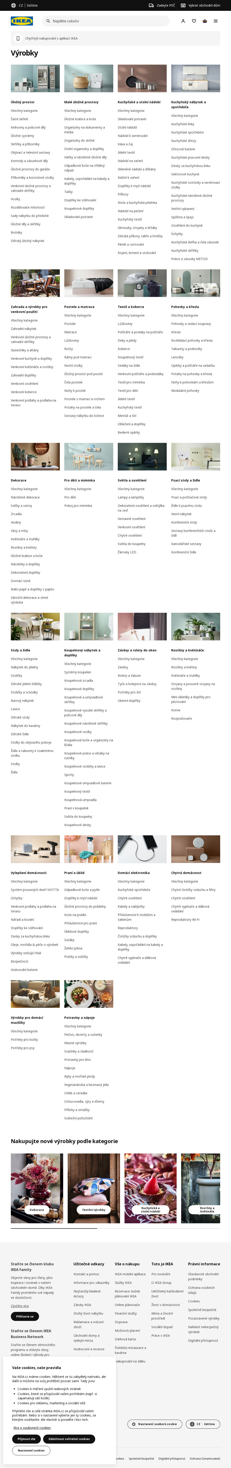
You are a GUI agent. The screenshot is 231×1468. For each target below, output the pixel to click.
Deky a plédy (127, 340)
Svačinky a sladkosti (78, 1051)
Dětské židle (20, 734)
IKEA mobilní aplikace (130, 1274)
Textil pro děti (128, 390)
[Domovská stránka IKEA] (22, 21)
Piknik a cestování (131, 244)
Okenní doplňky (129, 700)
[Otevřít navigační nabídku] (215, 21)
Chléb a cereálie (75, 1093)
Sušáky (69, 940)
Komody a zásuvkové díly (29, 161)
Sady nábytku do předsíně (30, 216)
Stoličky (16, 675)
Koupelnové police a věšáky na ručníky (86, 755)
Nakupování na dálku (130, 1361)
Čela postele (73, 382)
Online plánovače (127, 1305)
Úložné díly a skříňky (25, 224)
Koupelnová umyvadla (80, 800)
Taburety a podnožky (186, 349)
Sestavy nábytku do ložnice (84, 415)
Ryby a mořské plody (79, 1076)
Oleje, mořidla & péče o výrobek (34, 944)
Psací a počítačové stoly (189, 497)
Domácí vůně (20, 581)
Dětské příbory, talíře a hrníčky (140, 236)
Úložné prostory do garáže (30, 169)
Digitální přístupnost (203, 1340)
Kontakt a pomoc (86, 1274)
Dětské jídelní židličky (26, 684)
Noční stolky (73, 365)
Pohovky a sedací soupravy (191, 324)
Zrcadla (16, 514)
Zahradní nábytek (23, 328)
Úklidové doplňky (76, 931)
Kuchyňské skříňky (184, 250)
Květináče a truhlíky (25, 539)
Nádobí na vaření (130, 161)
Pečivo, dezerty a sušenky (83, 1034)
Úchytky (177, 234)
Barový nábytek (22, 700)
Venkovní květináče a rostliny (32, 367)
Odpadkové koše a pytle (82, 890)
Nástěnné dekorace (25, 497)
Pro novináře (160, 1274)
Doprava (121, 1322)
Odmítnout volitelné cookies (69, 1439)
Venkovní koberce (24, 392)
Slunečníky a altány (25, 350)
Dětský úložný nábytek (27, 241)
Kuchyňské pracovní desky (190, 157)
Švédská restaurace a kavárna (130, 1350)
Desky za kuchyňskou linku (190, 166)
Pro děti (70, 497)
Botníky (16, 232)
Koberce (124, 349)
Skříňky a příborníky (25, 144)
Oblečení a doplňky (132, 424)
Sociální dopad (162, 1327)
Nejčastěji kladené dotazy (87, 1293)
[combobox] (104, 21)
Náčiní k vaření (128, 177)
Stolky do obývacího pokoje (31, 742)
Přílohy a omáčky (77, 1110)
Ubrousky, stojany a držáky (137, 227)
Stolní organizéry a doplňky (84, 149)
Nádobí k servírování (133, 136)
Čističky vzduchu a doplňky (137, 936)
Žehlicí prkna (73, 948)
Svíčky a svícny (21, 505)
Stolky (15, 764)
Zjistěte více (20, 1306)
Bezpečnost (19, 961)
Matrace (70, 332)
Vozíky (15, 199)
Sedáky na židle (129, 365)
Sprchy (69, 775)
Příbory (123, 194)
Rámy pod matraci (77, 357)
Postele (70, 324)
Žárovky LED (127, 552)
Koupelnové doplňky (79, 208)
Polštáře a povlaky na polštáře (140, 332)
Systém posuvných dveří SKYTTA (35, 890)
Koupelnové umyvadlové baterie (87, 783)
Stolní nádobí (127, 127)
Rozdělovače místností (27, 207)
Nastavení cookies (31, 1450)
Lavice (15, 709)
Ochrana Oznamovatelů (205, 1459)
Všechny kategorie (24, 110)
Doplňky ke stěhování (80, 200)
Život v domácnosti (165, 1305)
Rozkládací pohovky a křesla (192, 340)
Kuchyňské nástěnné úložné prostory (191, 197)
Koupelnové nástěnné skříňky (86, 723)
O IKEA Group (161, 1282)
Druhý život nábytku (88, 1313)
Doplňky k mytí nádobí (134, 186)
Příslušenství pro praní (80, 923)
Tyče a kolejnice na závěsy (137, 684)
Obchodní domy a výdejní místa (86, 1338)
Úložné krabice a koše (80, 119)
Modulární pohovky (185, 390)
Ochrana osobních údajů (201, 1290)
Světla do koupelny (132, 544)
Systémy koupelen (77, 672)
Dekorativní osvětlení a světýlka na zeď (141, 507)
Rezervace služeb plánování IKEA (127, 1293)
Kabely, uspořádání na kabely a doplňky (86, 181)
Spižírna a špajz (182, 217)
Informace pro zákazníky (91, 1282)
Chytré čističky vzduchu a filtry (193, 890)
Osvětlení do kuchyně (187, 225)
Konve (175, 710)
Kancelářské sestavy (186, 544)
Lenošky (177, 357)
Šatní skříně (19, 119)
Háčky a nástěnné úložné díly (85, 157)
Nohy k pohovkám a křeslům (192, 382)
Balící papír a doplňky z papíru (32, 589)
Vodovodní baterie (24, 970)
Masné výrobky (75, 1043)
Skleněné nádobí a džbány (137, 169)
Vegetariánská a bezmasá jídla (86, 1085)
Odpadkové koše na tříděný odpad (84, 167)
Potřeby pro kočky (24, 1039)
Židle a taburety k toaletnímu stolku (32, 753)
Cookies (194, 1301)
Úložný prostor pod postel (83, 374)
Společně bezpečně (202, 1310)
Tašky (68, 192)
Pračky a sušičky (76, 956)
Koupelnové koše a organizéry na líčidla (88, 742)
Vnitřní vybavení (182, 209)
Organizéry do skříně (79, 140)
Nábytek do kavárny (25, 725)
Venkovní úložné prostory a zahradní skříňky (31, 188)
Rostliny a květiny (24, 547)
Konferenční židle (183, 552)
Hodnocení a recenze (89, 1349)
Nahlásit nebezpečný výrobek (203, 1329)
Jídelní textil (126, 152)
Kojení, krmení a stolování (137, 253)
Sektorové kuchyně (185, 174)
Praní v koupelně (76, 808)
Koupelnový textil (130, 357)
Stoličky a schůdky (24, 692)
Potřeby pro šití (129, 692)
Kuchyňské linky (182, 124)
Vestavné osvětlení (132, 519)
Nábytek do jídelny (24, 667)
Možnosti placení (127, 1330)
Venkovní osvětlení (24, 383)
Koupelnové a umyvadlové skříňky (83, 699)
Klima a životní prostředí (162, 1315)
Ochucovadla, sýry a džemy (84, 1101)
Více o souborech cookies (32, 1428)
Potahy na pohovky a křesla (191, 374)
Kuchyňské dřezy (183, 141)
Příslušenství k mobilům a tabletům (136, 917)
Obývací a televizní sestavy (30, 152)
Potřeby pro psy (23, 1048)
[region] (59, 1410)
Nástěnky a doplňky (25, 564)
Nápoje (69, 1068)
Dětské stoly (20, 717)
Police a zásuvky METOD (189, 259)
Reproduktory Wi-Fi (185, 919)
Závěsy (123, 667)
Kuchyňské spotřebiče (187, 132)
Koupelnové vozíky (78, 732)
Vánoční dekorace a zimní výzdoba (29, 599)
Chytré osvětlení (130, 535)
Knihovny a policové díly (28, 127)
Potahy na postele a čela (82, 407)
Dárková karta (125, 1339)
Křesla (175, 332)
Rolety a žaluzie (129, 675)
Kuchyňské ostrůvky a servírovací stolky (195, 184)
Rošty (68, 349)
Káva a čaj (125, 144)
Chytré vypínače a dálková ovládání (137, 960)
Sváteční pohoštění (78, 1118)
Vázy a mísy (19, 530)
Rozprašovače (181, 718)
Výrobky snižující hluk (26, 953)
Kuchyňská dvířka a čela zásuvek (195, 242)
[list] (115, 1188)
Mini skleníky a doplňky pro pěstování (190, 699)
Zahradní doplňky (23, 375)
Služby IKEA (123, 1282)
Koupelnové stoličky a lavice (84, 766)
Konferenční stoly (184, 522)
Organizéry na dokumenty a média (84, 129)
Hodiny (16, 522)
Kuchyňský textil (130, 219)
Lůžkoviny (71, 340)
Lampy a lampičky (131, 497)
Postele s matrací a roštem (84, 399)
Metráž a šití (127, 415)
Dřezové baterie (183, 149)
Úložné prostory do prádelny (85, 906)
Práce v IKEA (160, 1335)
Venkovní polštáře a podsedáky (141, 374)
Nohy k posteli (74, 390)
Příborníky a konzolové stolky (32, 177)
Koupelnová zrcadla (78, 680)
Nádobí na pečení (130, 211)
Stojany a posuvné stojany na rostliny (193, 686)
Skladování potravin (78, 217)
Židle (14, 772)
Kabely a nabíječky (131, 906)
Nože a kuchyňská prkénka (137, 202)
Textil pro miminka (131, 382)
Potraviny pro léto (77, 1059)
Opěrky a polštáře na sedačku (193, 365)
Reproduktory (128, 928)
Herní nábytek (181, 514)
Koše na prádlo (75, 915)
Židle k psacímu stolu (186, 505)
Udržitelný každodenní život (167, 1293)
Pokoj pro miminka (78, 505)
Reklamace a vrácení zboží (89, 1324)
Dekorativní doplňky (25, 572)
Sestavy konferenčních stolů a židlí (193, 533)
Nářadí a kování (22, 919)
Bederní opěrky (129, 432)
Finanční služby (126, 1313)
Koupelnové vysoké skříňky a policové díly (85, 712)
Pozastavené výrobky (203, 1318)
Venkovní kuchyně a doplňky (31, 358)
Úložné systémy (22, 136)
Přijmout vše (26, 1439)
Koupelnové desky (77, 825)
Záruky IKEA (82, 1305)
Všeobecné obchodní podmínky (203, 1276)
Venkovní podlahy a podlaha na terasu (33, 402)
